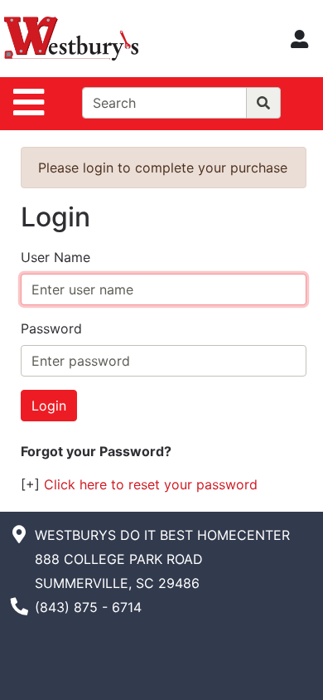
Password (51, 328)
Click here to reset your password (151, 484)
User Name (55, 257)
